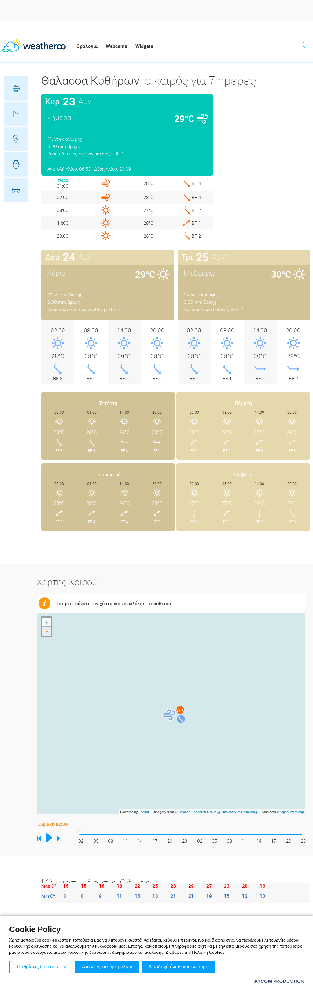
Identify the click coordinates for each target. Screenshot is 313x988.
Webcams (116, 46)
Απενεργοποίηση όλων (107, 966)
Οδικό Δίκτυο (16, 190)
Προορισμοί (16, 139)
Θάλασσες (16, 164)
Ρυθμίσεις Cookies (37, 966)
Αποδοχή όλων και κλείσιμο (178, 966)
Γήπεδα (16, 114)
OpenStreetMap (292, 811)
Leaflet (144, 811)
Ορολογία (87, 46)
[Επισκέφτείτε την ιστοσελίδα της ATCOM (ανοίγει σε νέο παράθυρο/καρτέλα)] (279, 981)
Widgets (144, 46)
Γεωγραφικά (16, 88)
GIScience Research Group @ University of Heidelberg (216, 811)
